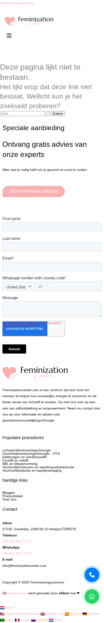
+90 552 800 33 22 (16, 541)
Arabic (9, 620)
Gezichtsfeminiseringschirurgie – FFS (31, 453)
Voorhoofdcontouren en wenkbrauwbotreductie (38, 467)
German (93, 614)
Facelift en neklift (15, 460)
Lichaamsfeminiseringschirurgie (26, 450)
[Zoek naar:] (25, 113)
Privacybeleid (12, 496)
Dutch (8, 608)
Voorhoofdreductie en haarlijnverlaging (31, 470)
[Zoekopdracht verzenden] (48, 113)
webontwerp (16, 593)
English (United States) (22, 614)
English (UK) (55, 614)
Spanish (75, 614)
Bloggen (8, 492)
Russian (42, 620)
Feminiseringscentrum (17, 3)
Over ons (9, 499)
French (25, 620)
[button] (52, 35)
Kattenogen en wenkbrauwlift (24, 457)
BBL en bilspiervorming (19, 463)
